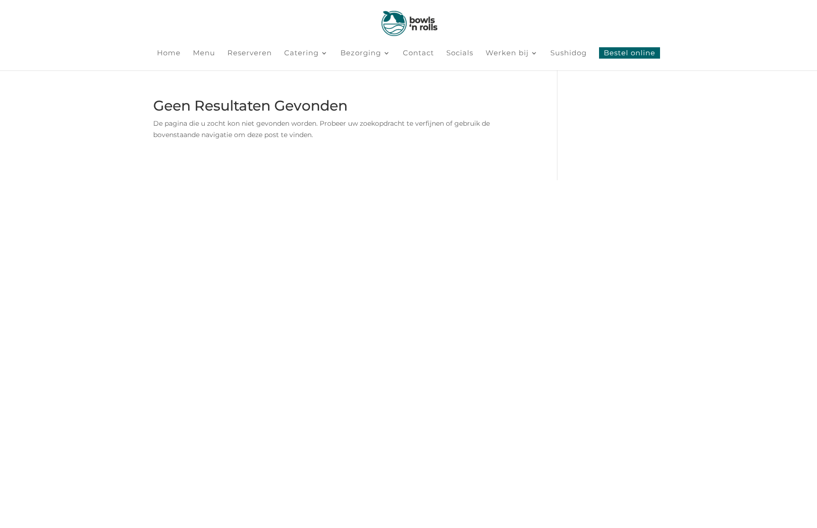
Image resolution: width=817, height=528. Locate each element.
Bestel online (629, 52)
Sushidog (568, 53)
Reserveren (249, 53)
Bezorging (360, 53)
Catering (301, 53)
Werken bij (507, 53)
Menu (204, 53)
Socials (459, 53)
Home (169, 53)
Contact (418, 53)
